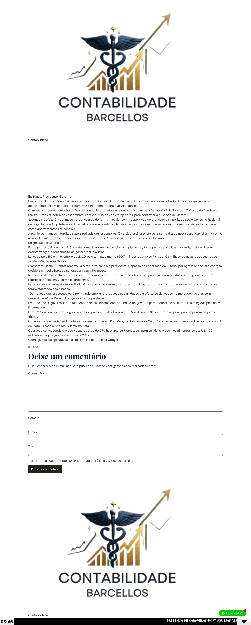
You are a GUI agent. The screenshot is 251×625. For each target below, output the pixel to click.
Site (30, 446)
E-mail (34, 432)
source (33, 347)
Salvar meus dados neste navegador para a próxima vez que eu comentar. (83, 460)
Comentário (37, 373)
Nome (33, 417)
